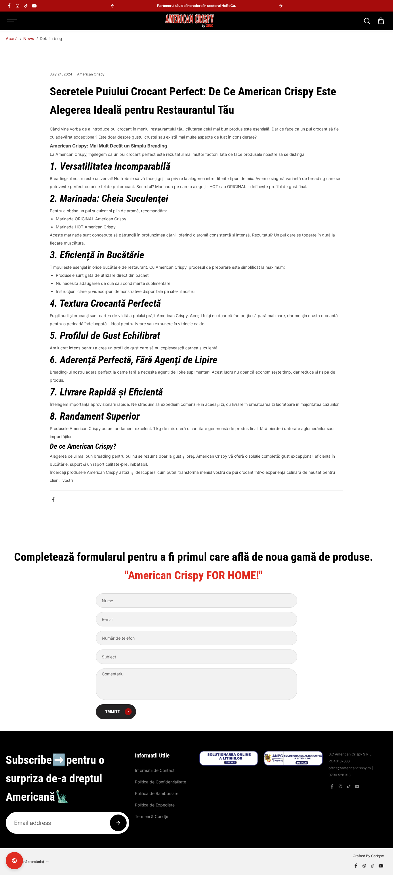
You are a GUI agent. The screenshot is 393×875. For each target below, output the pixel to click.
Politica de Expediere (155, 804)
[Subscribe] (118, 823)
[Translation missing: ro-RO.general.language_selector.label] (14, 860)
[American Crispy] (189, 21)
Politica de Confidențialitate (160, 781)
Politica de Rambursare (156, 793)
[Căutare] (366, 21)
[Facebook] (9, 5)
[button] (381, 21)
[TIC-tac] (25, 5)
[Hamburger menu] (12, 21)
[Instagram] (17, 5)
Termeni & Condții (151, 816)
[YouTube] (34, 5)
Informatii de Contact (155, 770)
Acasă (12, 38)
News (28, 38)
